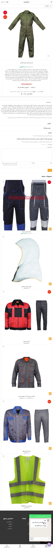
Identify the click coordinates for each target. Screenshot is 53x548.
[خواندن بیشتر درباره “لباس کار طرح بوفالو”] (50, 448)
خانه (50, 6)
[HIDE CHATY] (49, 544)
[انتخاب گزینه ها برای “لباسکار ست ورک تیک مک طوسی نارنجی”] (50, 393)
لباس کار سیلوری (26, 341)
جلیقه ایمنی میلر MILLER (26, 506)
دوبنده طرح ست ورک (26, 231)
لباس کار (46, 6)
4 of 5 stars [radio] (42, 144)
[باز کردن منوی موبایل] (51, 2)
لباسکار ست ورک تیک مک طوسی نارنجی (26, 396)
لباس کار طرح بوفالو (26, 451)
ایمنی (31, 91)
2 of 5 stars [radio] (44, 144)
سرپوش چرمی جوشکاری (26, 286)
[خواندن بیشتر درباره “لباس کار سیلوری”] (50, 338)
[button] (50, 229)
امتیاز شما (50, 144)
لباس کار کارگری (20, 91)
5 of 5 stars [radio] (41, 144)
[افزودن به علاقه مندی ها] (3, 182)
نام (51, 163)
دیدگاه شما (49, 147)
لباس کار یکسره (13, 91)
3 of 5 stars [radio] (43, 144)
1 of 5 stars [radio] (45, 144)
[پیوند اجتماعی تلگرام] (21, 94)
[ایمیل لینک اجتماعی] (25, 94)
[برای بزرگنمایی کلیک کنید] (48, 56)
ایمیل (33, 163)
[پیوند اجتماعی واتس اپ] (23, 94)
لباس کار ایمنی (26, 91)
